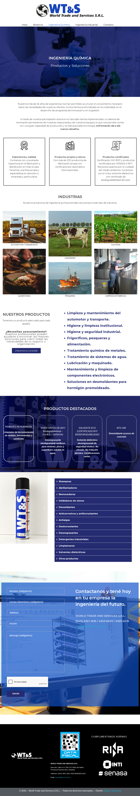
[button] (3, 508)
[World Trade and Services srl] (70, 10)
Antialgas (64, 520)
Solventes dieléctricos (72, 552)
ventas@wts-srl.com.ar (91, 626)
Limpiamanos (67, 545)
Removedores (67, 494)
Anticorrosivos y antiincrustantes (78, 513)
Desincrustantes (68, 526)
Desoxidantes (67, 507)
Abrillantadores (68, 488)
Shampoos (65, 481)
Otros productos (68, 558)
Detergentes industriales (73, 539)
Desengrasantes (68, 533)
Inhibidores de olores (71, 500)
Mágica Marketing (112, 791)
